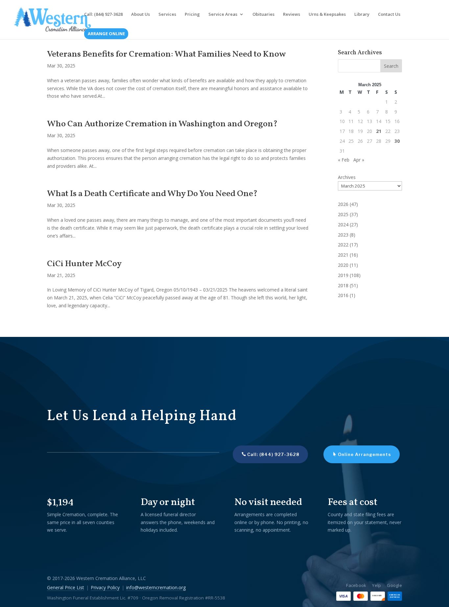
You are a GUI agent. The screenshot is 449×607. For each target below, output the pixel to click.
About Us (140, 14)
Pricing (192, 14)
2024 (343, 224)
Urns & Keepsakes (327, 14)
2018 (343, 285)
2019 (343, 275)
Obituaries (263, 14)
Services (167, 14)
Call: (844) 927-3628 (103, 14)
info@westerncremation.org (156, 587)
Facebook (356, 585)
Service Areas (222, 14)
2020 (343, 265)
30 (397, 141)
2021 (343, 255)
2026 (343, 204)
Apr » (358, 160)
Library (361, 14)
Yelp (376, 585)
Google (394, 585)
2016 (343, 295)
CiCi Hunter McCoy (84, 264)
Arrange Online (106, 34)
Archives (347, 177)
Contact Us (389, 14)
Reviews (291, 14)
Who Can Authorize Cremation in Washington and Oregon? (162, 124)
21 (378, 131)
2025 (343, 214)
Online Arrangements (364, 454)
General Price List (65, 587)
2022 (343, 244)
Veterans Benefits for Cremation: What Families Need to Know (166, 54)
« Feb (343, 160)
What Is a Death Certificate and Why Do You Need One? (152, 194)
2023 (343, 235)
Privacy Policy (105, 587)
